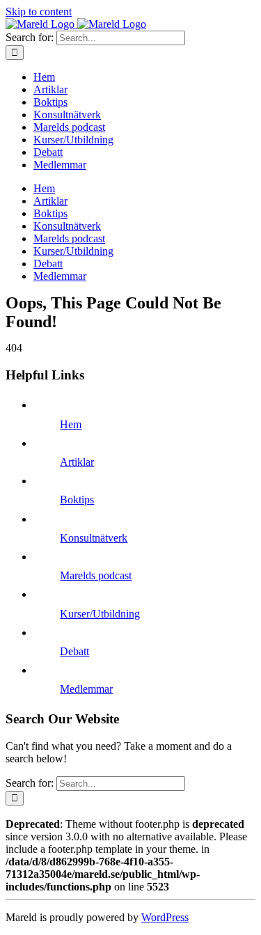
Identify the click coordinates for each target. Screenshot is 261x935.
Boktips (77, 499)
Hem (70, 424)
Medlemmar (86, 689)
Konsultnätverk (93, 538)
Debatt (74, 651)
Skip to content (39, 11)
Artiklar (77, 462)
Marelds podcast (96, 575)
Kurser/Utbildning (100, 614)
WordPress (165, 917)
